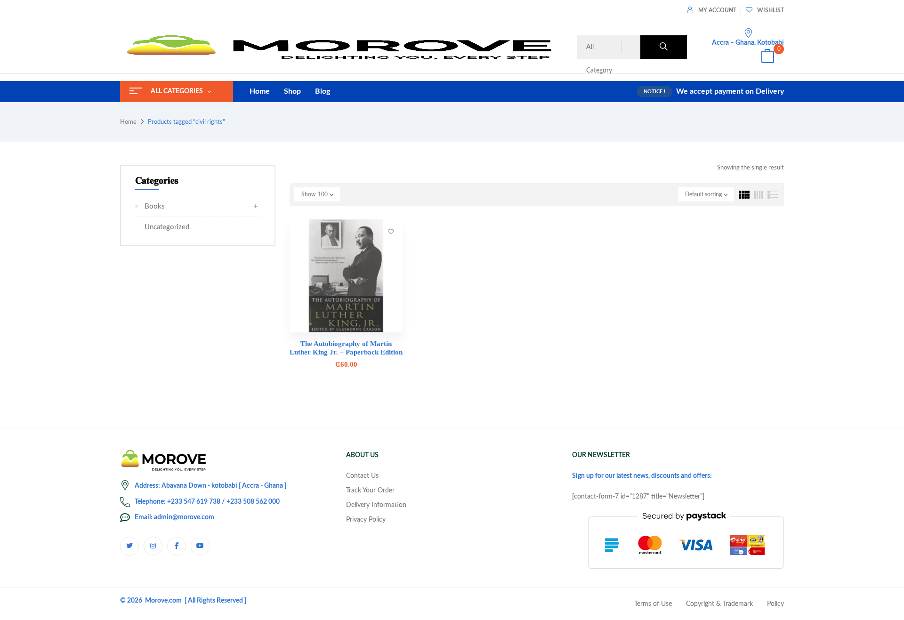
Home (128, 122)
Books (155, 206)
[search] (663, 47)
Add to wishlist (391, 231)
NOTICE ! (654, 91)
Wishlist (770, 10)
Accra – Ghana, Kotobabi (748, 43)
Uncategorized (167, 227)
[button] (767, 57)
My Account (717, 10)
